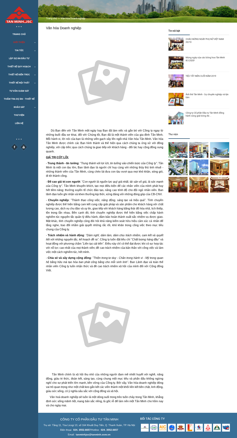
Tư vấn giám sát (19, 91)
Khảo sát (19, 107)
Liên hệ (19, 123)
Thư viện (19, 115)
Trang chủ (51, 18)
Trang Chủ (19, 34)
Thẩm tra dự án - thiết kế (19, 99)
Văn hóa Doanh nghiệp (73, 18)
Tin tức (19, 50)
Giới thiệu (19, 42)
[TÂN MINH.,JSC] (19, 12)
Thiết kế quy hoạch (19, 66)
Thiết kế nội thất (19, 82)
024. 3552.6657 (82, 429)
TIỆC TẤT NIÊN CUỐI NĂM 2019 (201, 76)
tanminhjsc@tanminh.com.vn (93, 434)
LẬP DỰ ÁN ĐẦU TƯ (19, 58)
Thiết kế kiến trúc (19, 74)
